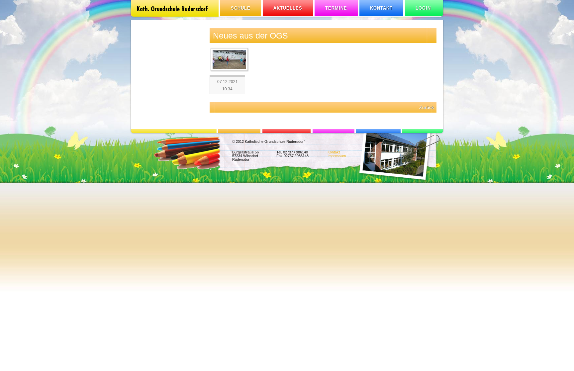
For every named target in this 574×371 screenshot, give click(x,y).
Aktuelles (287, 8)
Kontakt (381, 8)
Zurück (426, 107)
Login (423, 8)
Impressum (337, 156)
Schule (240, 8)
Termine (336, 8)
